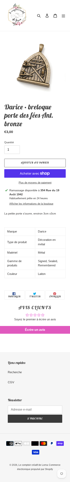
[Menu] (63, 15)
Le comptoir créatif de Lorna (33, 465)
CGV (11, 382)
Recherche (15, 372)
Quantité (9, 142)
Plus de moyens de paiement (35, 182)
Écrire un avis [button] (35, 329)
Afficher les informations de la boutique (31, 203)
